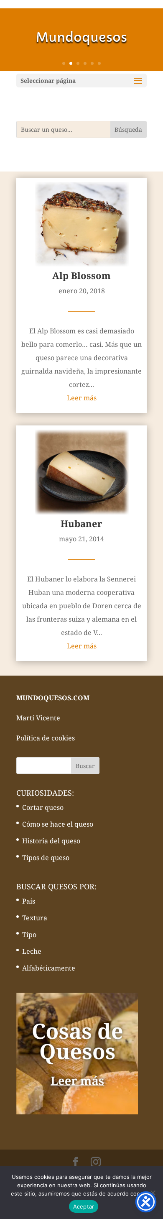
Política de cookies (45, 738)
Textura (34, 917)
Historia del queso (51, 840)
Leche (31, 951)
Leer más (82, 397)
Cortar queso (43, 807)
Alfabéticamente (48, 968)
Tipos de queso (45, 857)
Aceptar (83, 1206)
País (28, 901)
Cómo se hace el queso (57, 824)
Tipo (29, 934)
